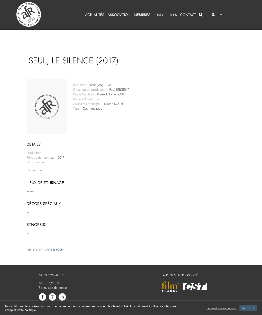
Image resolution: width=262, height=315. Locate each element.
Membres (142, 14)
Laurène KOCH (113, 103)
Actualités (94, 14)
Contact (188, 14)
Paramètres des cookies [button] (221, 308)
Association (119, 14)
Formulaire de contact (53, 287)
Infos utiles (167, 15)
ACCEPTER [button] (248, 308)
